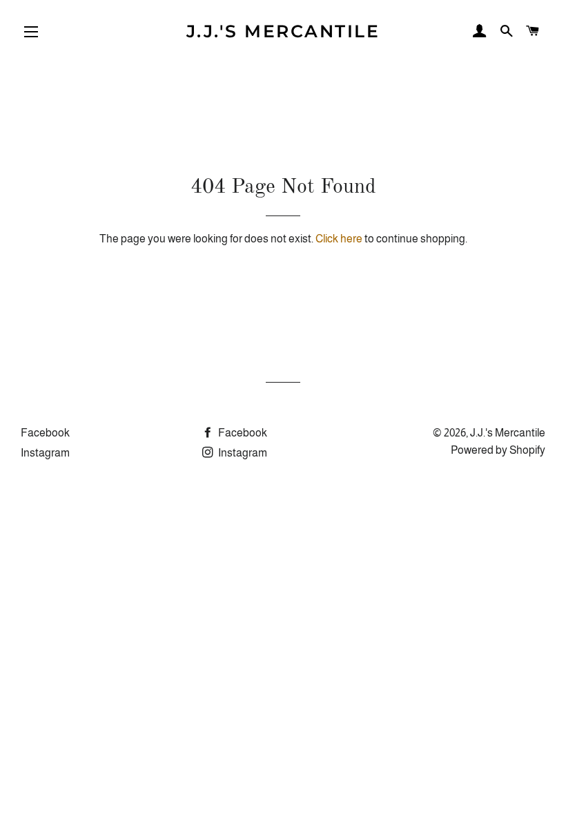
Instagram (45, 453)
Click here (338, 239)
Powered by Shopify (498, 450)
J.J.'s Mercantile (283, 31)
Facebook (45, 433)
